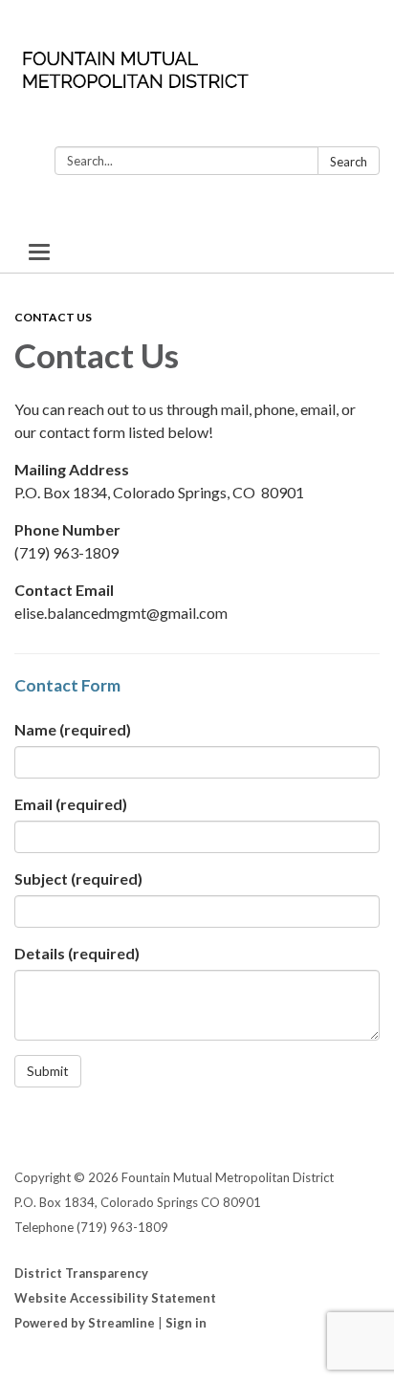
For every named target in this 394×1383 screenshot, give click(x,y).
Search (348, 161)
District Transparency (81, 1273)
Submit (48, 1071)
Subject (78, 878)
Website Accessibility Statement (115, 1298)
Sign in (186, 1322)
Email (70, 804)
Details (77, 953)
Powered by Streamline (84, 1322)
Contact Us (53, 317)
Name (72, 729)
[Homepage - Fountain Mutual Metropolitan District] (197, 77)
